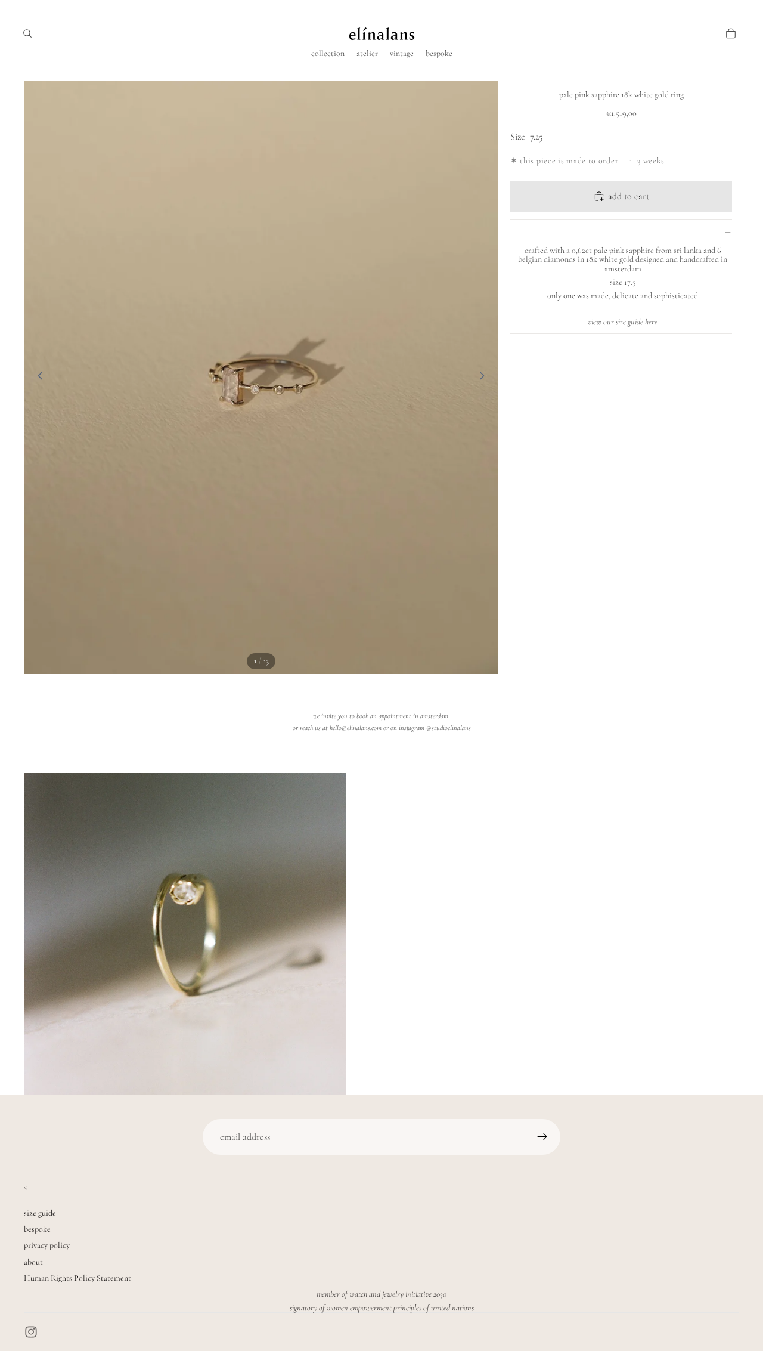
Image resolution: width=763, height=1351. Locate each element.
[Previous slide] (37, 377)
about (33, 1262)
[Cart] (731, 33)
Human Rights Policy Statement (77, 1278)
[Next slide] (485, 377)
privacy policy (47, 1245)
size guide (40, 1213)
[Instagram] (31, 1332)
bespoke (37, 1229)
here (651, 322)
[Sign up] (542, 1136)
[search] (27, 33)
